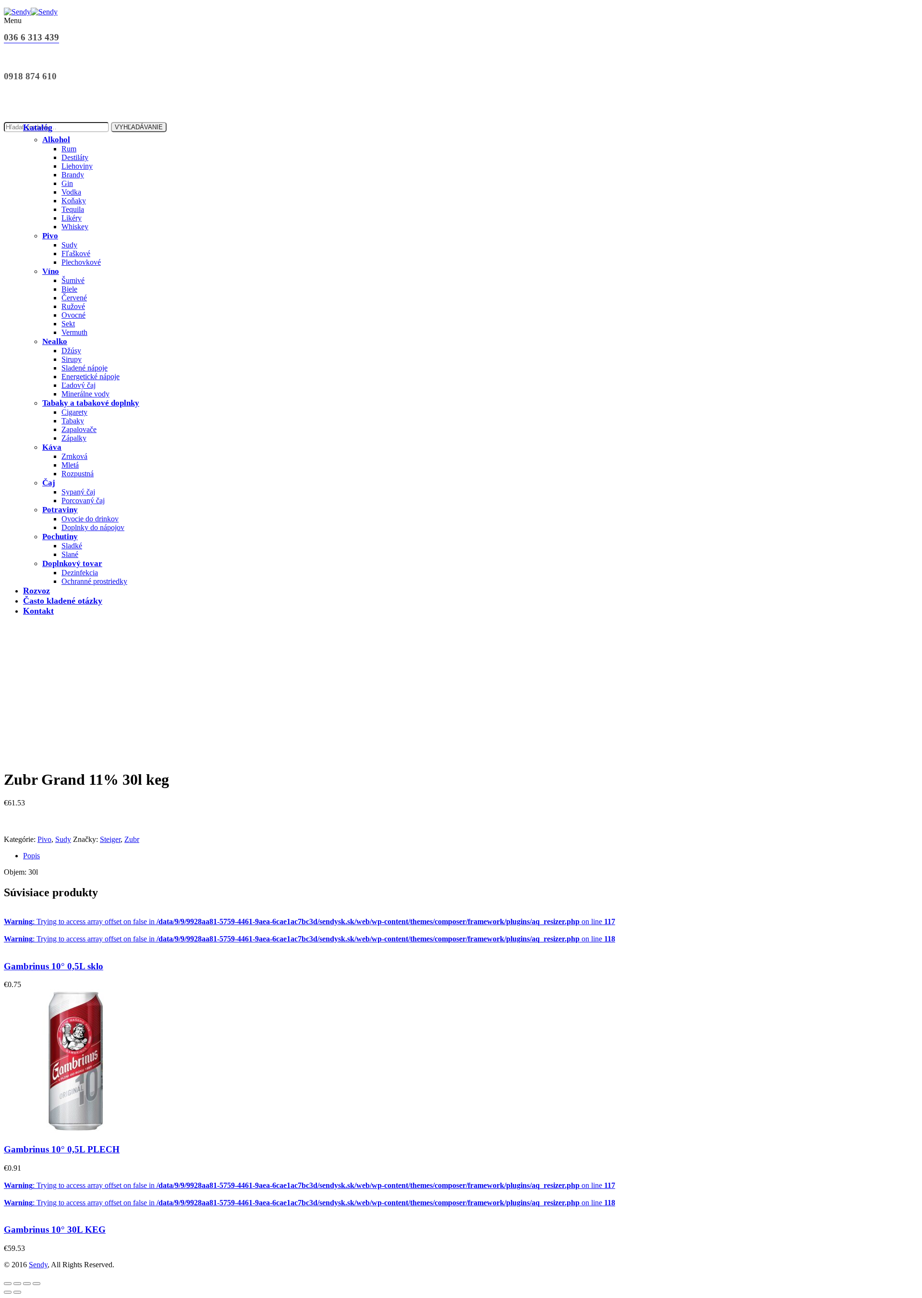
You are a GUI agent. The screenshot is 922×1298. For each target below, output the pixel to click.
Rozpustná (77, 474)
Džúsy (71, 350)
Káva (51, 447)
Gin (67, 183)
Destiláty (74, 157)
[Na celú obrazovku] (17, 1283)
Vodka (71, 192)
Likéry (71, 218)
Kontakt (38, 611)
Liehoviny (77, 166)
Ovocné (73, 315)
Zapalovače (79, 429)
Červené (74, 298)
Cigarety (74, 412)
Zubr (131, 839)
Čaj (48, 482)
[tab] (470, 856)
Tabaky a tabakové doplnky (90, 403)
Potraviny (60, 509)
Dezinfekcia (79, 573)
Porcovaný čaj (83, 500)
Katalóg (37, 127)
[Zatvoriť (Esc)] (36, 1283)
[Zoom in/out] (8, 1283)
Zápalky (73, 438)
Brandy (72, 175)
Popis (31, 856)
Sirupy (71, 359)
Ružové (73, 306)
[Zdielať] (27, 1283)
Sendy (38, 1265)
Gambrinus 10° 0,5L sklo (53, 966)
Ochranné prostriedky (94, 581)
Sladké (71, 546)
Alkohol (56, 139)
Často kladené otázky (62, 601)
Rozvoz (36, 590)
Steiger (110, 839)
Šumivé (73, 280)
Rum (68, 149)
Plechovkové (81, 262)
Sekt (68, 324)
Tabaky (72, 421)
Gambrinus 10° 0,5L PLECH (62, 1149)
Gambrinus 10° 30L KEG (55, 1229)
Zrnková (74, 456)
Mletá (70, 465)
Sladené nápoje (84, 368)
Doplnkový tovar (72, 563)
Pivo (50, 235)
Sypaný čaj (78, 492)
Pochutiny (60, 536)
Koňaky (73, 201)
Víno (50, 271)
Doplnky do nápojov (92, 527)
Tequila (72, 209)
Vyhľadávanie (139, 127)
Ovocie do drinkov (90, 519)
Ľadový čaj (78, 385)
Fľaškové (75, 253)
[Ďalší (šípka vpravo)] (17, 1292)
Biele (69, 289)
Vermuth (74, 332)
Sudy (69, 245)
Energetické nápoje (90, 376)
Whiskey (74, 227)
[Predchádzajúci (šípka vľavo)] (8, 1292)
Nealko (54, 341)
